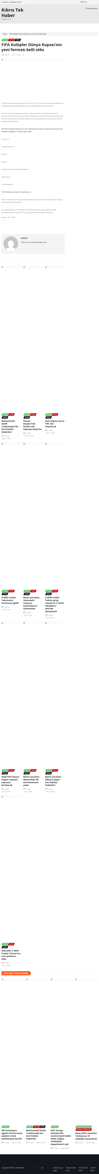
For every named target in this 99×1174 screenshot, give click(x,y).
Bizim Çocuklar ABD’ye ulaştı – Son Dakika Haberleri (53, 780)
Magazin (39, 26)
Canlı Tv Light (93, 1169)
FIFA (22, 224)
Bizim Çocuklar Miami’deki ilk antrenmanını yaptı (31, 780)
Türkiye (12, 26)
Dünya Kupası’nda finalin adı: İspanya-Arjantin (32, 425)
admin (7, 55)
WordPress (29, 1168)
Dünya (19, 26)
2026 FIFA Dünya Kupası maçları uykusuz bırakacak (10, 780)
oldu (59, 224)
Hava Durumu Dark (71, 1169)
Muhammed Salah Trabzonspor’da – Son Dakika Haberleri (10, 426)
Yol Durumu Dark (83, 1169)
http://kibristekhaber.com (37, 242)
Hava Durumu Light (58, 1169)
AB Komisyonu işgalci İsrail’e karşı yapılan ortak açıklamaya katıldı (11, 1134)
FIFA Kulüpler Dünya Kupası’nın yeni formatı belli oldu (28, 34)
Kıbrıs (6, 26)
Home (5, 34)
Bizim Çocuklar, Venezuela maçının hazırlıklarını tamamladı (31, 603)
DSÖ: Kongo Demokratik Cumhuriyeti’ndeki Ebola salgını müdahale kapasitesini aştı (61, 1137)
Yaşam (46, 26)
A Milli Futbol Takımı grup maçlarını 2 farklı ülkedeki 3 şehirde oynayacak (54, 604)
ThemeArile (5, 1170)
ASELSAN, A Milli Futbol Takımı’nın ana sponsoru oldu (10, 954)
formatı (30, 224)
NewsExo (38, 1168)
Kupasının (51, 224)
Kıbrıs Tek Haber (12, 12)
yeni (5, 227)
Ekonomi (26, 26)
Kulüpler (40, 224)
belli (5, 224)
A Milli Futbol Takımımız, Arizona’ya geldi (10, 600)
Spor (33, 26)
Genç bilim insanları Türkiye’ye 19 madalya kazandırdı (86, 1136)
